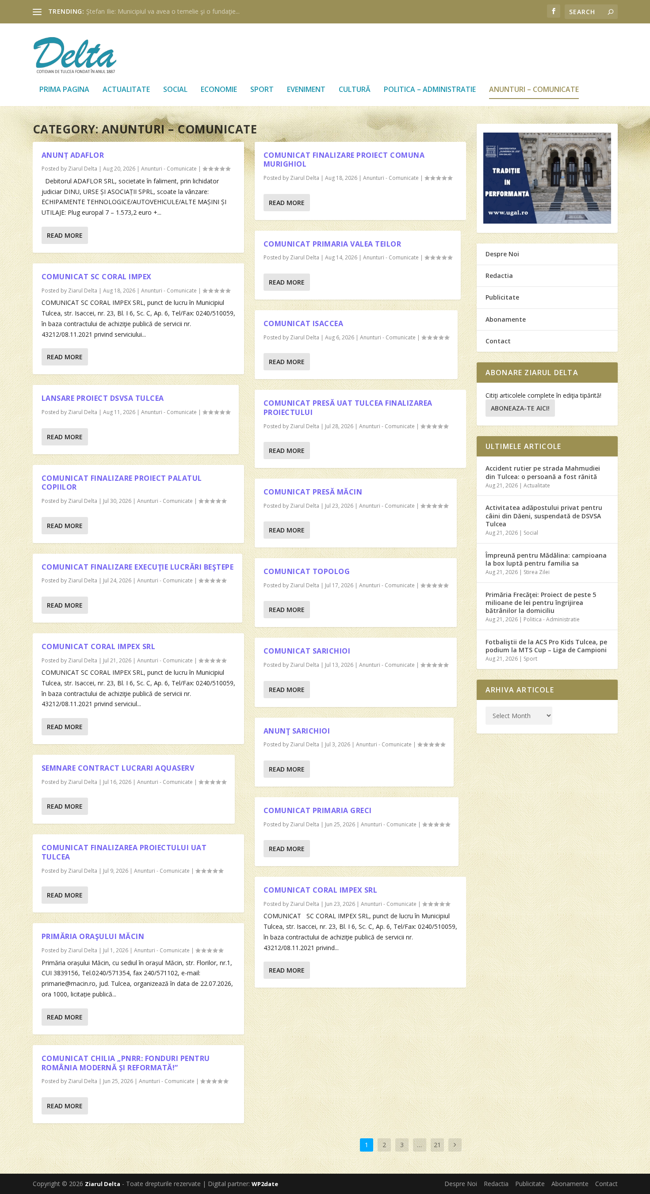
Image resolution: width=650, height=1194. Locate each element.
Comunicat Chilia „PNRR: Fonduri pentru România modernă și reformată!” (126, 1062)
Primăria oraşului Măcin (93, 936)
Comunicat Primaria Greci (318, 810)
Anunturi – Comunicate (534, 90)
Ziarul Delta (82, 168)
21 (437, 1145)
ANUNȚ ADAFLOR (73, 155)
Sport (262, 90)
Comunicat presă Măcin (313, 492)
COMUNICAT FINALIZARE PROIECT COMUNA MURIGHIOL (344, 159)
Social (175, 90)
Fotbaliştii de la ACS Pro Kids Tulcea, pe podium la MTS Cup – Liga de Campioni (546, 646)
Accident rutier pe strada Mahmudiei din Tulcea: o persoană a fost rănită (543, 472)
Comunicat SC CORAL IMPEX (97, 276)
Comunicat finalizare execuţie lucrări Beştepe (138, 567)
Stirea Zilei (537, 572)
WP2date (265, 1184)
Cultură (355, 90)
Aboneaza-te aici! (520, 408)
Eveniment (306, 90)
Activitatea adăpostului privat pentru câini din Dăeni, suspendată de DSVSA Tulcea (544, 515)
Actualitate (126, 90)
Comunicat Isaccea (304, 323)
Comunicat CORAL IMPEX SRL (99, 646)
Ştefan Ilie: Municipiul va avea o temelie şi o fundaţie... (163, 11)
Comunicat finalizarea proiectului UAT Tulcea (124, 852)
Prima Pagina (64, 90)
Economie (219, 90)
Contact (498, 341)
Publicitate (502, 297)
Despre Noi (502, 254)
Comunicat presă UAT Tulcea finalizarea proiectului (348, 407)
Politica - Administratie (552, 619)
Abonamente (506, 319)
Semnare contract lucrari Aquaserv (118, 768)
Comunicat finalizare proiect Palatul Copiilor (122, 482)
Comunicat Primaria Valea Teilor (332, 244)
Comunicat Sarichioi (307, 651)
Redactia (499, 275)
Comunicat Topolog (307, 571)
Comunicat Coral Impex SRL (321, 890)
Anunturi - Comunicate (169, 168)
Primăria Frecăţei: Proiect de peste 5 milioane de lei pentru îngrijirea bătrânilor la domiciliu (541, 602)
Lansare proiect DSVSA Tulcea (103, 398)
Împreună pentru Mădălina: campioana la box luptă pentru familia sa (546, 559)
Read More (65, 235)
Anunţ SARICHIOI (297, 731)
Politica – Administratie (430, 90)
